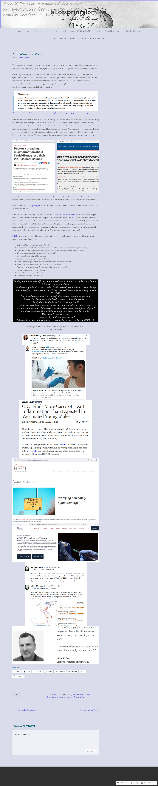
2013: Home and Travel (64, 38)
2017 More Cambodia (81, 31)
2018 (64, 31)
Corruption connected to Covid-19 (79, 694)
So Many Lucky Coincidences (25, 710)
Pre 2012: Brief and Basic (93, 38)
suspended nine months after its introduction (48, 126)
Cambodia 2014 (133, 31)
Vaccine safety (78, 697)
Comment (91, 751)
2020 (46, 31)
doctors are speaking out (32, 205)
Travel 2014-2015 (113, 31)
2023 (20, 31)
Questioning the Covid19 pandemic (60, 697)
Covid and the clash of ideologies (65, 214)
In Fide (15, 236)
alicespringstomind (79, 12)
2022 (29, 31)
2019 (55, 31)
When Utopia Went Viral (88, 710)
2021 (37, 31)
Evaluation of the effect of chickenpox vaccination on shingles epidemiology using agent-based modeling (50, 113)
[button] (33, 166)
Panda (74, 217)
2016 (98, 31)
